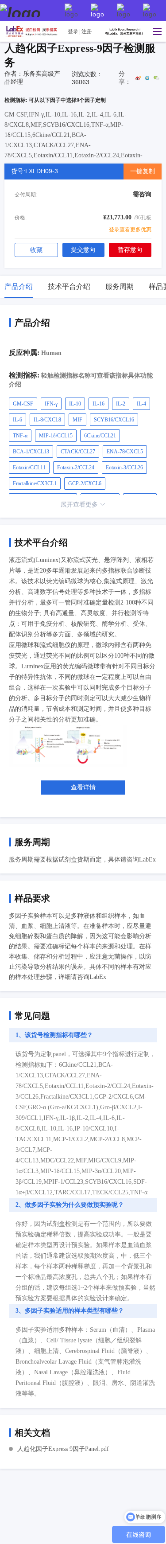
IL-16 (98, 404)
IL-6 (17, 420)
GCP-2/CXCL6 (84, 483)
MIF (77, 420)
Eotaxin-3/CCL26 (124, 467)
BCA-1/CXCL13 (31, 451)
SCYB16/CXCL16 (114, 420)
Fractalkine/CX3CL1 (35, 483)
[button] (155, 31)
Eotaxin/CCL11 (29, 467)
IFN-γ (51, 404)
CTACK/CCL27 (78, 451)
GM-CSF (23, 404)
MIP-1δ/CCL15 (56, 436)
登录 (73, 31)
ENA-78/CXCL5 (125, 451)
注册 (86, 31)
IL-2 (120, 404)
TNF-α (20, 436)
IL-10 (75, 404)
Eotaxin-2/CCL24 (75, 467)
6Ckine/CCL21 (100, 436)
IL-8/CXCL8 (47, 420)
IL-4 (141, 404)
